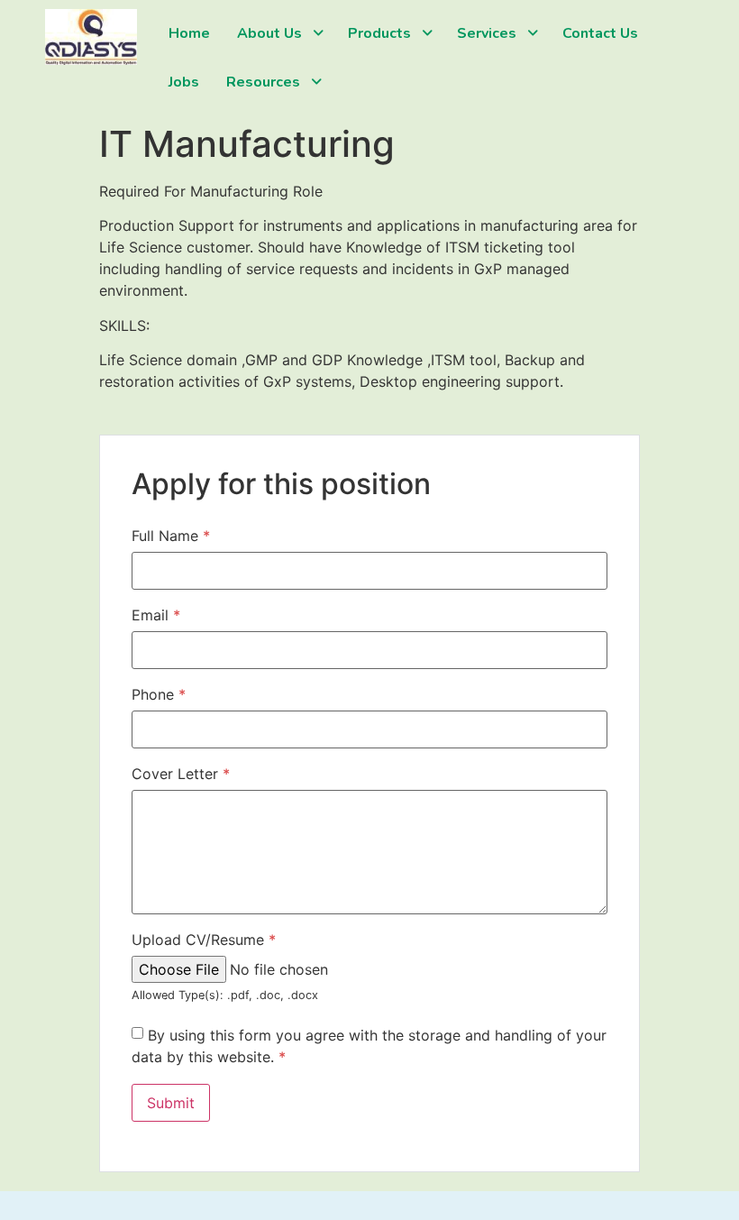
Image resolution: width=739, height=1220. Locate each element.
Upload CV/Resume (204, 939)
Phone (159, 694)
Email (156, 615)
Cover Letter (181, 773)
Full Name (171, 535)
